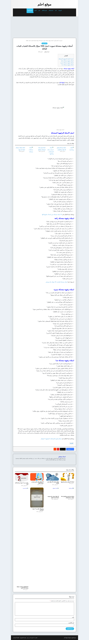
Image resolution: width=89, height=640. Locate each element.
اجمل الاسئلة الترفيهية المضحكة (66, 59)
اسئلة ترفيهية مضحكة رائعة (67, 60)
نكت (56, 10)
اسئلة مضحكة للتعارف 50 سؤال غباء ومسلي (56, 282)
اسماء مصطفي (46, 51)
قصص (35, 10)
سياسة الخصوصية (23, 637)
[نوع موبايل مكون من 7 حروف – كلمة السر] (37, 498)
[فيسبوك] (63, 462)
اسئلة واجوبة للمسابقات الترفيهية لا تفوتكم (51, 438)
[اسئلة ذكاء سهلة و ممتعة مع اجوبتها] (67, 477)
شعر (39, 10)
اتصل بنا (35, 637)
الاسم (73, 617)
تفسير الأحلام (44, 10)
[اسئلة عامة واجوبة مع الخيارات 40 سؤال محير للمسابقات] (67, 491)
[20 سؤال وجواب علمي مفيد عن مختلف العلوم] (37, 477)
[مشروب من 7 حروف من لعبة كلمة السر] (21, 477)
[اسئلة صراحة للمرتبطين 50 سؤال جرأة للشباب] (70, 149)
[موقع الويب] (65, 462)
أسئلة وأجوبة (29, 10)
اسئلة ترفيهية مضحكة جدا (67, 64)
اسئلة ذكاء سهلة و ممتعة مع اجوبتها (67, 481)
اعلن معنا (32, 637)
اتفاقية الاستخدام (16, 637)
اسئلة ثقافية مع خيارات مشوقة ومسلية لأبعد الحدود (22, 587)
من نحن (28, 637)
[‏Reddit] (55, 449)
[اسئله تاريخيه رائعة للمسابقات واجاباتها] (50, 151)
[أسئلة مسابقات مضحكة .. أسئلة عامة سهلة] (29, 150)
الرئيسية (60, 10)
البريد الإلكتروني (71, 622)
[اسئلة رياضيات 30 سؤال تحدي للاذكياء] (52, 477)
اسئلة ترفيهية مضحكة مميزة (66, 62)
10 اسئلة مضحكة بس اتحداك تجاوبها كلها (52, 214)
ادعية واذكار (51, 10)
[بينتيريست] (58, 449)
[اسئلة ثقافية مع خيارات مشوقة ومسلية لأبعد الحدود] (21, 536)
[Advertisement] (67, 27)
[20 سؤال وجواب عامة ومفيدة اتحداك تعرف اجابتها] (52, 491)
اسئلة (71, 443)
